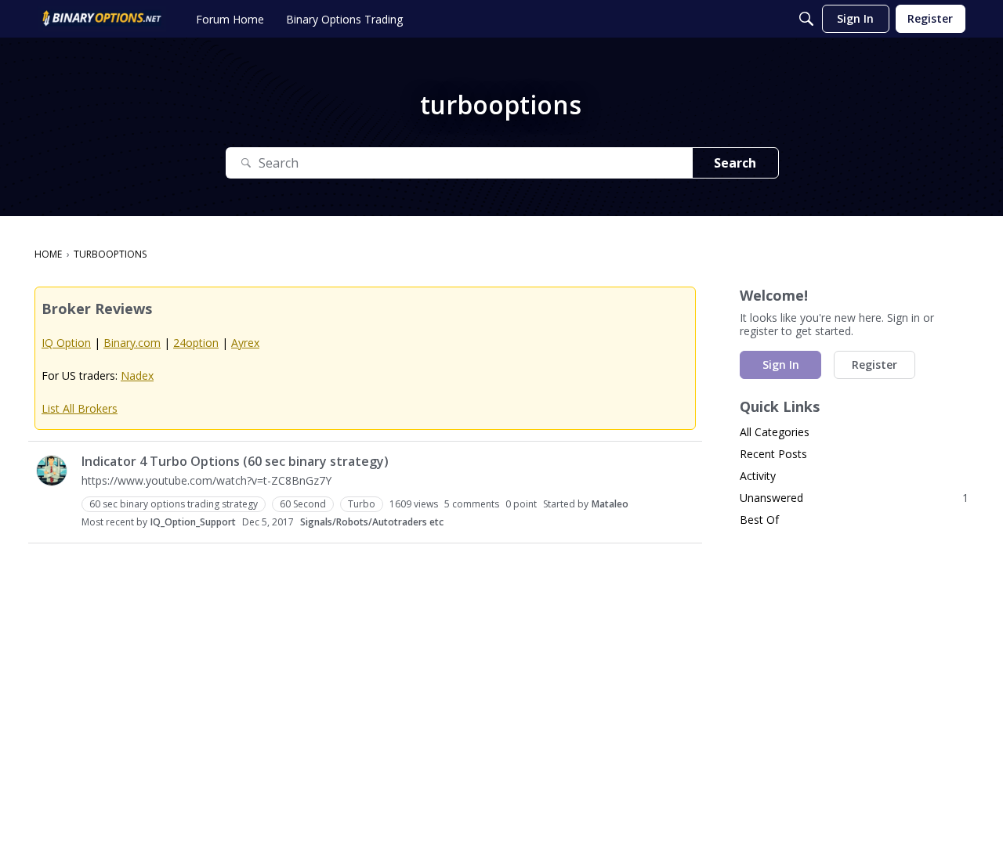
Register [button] (874, 364)
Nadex (137, 375)
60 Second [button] (303, 504)
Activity (758, 475)
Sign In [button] (780, 364)
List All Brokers (80, 408)
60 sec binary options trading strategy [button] (173, 504)
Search (735, 162)
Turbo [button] (361, 504)
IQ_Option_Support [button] (193, 522)
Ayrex (245, 342)
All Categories (774, 431)
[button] (51, 470)
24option (196, 342)
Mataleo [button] (610, 504)
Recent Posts (773, 453)
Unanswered (854, 497)
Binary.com (132, 342)
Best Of (759, 519)
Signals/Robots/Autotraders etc (372, 522)
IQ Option (66, 342)
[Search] (806, 19)
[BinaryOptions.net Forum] (102, 18)
